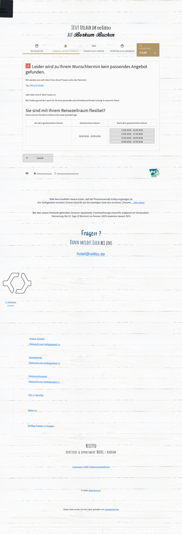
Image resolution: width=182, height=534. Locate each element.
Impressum (77, 467)
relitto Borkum (94, 490)
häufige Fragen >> (41, 425)
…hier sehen (138, 202)
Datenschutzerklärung (100, 467)
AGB (86, 467)
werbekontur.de (112, 509)
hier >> (36, 395)
